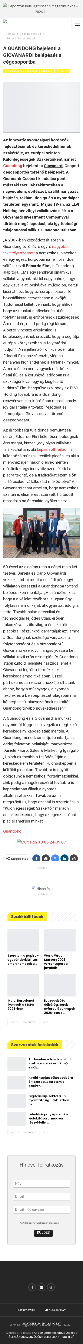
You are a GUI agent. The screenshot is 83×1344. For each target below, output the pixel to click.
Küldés (43, 1232)
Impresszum (26, 1310)
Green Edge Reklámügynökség (55, 1333)
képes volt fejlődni (53, 449)
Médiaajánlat (55, 1310)
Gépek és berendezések (21, 70)
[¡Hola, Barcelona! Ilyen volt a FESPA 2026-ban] (23, 985)
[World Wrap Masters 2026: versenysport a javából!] (60, 940)
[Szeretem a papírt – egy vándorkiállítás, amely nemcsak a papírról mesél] (23, 940)
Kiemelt (46, 70)
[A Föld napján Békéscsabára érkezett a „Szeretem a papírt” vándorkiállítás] (16, 1082)
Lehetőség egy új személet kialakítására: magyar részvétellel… (49, 1118)
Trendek (62, 70)
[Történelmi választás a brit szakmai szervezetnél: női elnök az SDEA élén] (16, 1064)
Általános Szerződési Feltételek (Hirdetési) (41, 1337)
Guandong (12, 165)
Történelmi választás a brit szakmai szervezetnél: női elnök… (50, 1063)
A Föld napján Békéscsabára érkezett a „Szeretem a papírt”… (51, 1082)
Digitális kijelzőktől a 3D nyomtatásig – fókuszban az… (49, 1100)
